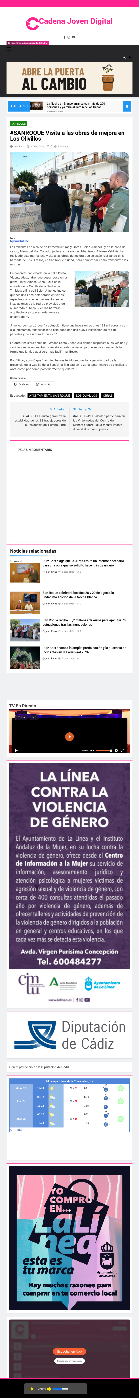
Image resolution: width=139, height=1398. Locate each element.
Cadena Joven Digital (76, 21)
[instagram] (68, 37)
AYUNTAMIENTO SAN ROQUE (49, 395)
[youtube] (74, 37)
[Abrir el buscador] (124, 57)
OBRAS (108, 395)
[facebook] (64, 37)
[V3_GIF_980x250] (69, 93)
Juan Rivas (19, 146)
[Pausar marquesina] (127, 106)
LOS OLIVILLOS (86, 395)
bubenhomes (19, 241)
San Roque (18, 124)
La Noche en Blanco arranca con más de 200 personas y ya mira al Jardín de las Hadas (76, 105)
